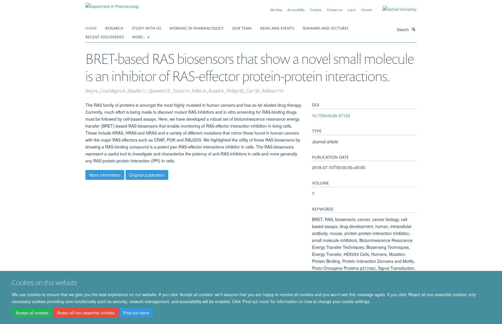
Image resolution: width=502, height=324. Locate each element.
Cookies (316, 9)
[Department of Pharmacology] (112, 4)
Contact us (334, 9)
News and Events (277, 27)
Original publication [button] (146, 175)
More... (139, 36)
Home (91, 27)
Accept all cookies (32, 313)
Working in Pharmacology (196, 27)
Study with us (146, 27)
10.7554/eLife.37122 (331, 115)
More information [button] (105, 175)
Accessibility (296, 9)
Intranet (366, 9)
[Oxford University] (395, 9)
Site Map (276, 9)
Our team (242, 27)
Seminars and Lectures (325, 27)
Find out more (136, 313)
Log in (351, 9)
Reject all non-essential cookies (86, 313)
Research (114, 27)
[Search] (413, 29)
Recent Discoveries (104, 36)
